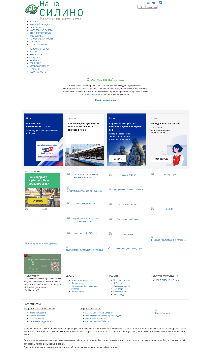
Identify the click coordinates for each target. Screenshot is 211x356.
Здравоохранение (121, 285)
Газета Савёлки (36, 318)
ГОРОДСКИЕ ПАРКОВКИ (41, 38)
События (117, 282)
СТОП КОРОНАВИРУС (40, 32)
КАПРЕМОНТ (35, 27)
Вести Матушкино (37, 312)
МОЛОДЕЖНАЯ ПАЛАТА (41, 30)
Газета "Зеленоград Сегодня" (99, 312)
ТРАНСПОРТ (35, 68)
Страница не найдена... (105, 79)
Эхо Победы (119, 294)
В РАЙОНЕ (34, 60)
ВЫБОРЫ (33, 51)
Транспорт (118, 288)
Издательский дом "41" (96, 318)
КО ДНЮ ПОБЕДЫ (38, 44)
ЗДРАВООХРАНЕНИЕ (39, 66)
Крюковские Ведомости (40, 321)
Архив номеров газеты (82, 280)
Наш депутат (77, 291)
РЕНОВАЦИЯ (35, 54)
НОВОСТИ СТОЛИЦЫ (39, 48)
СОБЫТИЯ (34, 57)
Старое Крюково (37, 315)
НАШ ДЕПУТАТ (36, 35)
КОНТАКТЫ (34, 41)
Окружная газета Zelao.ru (97, 321)
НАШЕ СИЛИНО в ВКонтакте (168, 280)
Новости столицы (121, 280)
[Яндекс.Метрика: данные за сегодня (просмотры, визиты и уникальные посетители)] (163, 311)
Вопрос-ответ (77, 282)
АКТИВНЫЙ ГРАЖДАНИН (41, 24)
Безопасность (119, 291)
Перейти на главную (105, 99)
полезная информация (92, 94)
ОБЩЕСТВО (35, 63)
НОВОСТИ (34, 21)
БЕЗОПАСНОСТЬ (37, 71)
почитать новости (81, 88)
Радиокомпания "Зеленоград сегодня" (103, 315)
